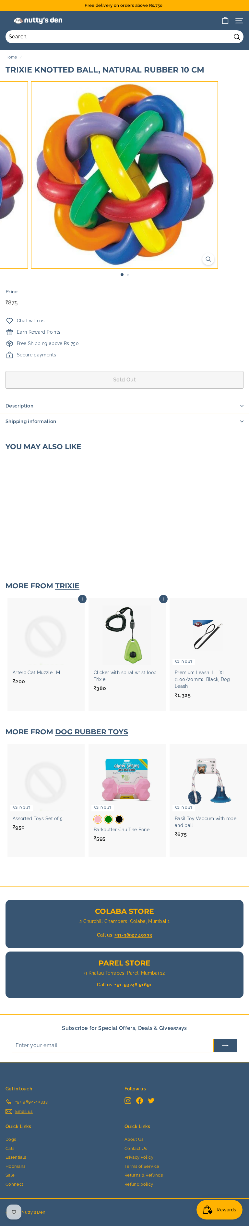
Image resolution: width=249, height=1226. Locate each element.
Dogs (11, 1139)
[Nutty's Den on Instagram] (127, 1100)
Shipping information (31, 421)
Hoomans (15, 1166)
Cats (10, 1148)
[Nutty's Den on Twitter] (151, 1100)
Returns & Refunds (143, 1175)
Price (12, 292)
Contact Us (135, 1148)
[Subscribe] (225, 1045)
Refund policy (138, 1184)
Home (11, 57)
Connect (14, 1184)
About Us (134, 1139)
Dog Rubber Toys (91, 731)
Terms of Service (142, 1166)
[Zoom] (208, 259)
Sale (10, 1175)
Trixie (67, 585)
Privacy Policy (138, 1157)
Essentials (16, 1157)
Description (19, 406)
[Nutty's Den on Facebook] (139, 1100)
